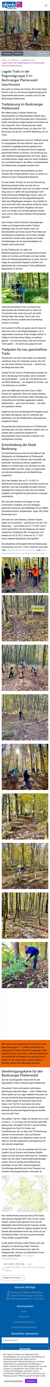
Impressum (24, 1316)
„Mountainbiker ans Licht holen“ (21, 550)
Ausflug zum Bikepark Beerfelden (26, 1292)
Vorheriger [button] (7, 53)
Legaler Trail (9, 1267)
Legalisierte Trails (28, 60)
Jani (30, 1264)
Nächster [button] (18, 53)
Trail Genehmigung (35, 1267)
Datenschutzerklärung (24, 1322)
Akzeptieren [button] (31, 1381)
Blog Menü (42, 53)
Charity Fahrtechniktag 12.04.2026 (27, 1295)
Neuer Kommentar (13, 1277)
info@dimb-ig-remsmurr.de (23, 1327)
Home (4, 60)
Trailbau (7, 1270)
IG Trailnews (13, 60)
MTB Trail (20, 1267)
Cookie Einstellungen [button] (13, 1381)
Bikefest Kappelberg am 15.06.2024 (27, 1299)
